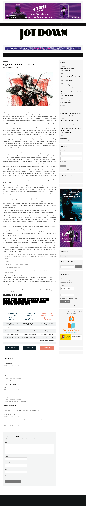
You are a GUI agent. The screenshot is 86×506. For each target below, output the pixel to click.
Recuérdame (64, 161)
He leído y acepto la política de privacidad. (70, 298)
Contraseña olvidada (64, 170)
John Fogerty (44, 299)
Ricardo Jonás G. (69, 70)
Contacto (62, 24)
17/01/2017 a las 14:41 (8, 365)
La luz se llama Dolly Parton (67, 68)
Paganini (42, 301)
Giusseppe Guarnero (33, 299)
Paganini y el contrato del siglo (14, 384)
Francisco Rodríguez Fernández (72, 87)
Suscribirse (11, 347)
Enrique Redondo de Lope (13, 67)
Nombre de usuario (64, 150)
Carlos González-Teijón (70, 95)
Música (54, 55)
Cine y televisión (29, 55)
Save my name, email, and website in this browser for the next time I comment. (21, 476)
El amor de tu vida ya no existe (67, 85)
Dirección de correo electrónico (11, 463)
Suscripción (16, 24)
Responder (17, 365)
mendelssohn (7, 301)
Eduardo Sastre (68, 132)
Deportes (40, 55)
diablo (13, 299)
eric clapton (21, 299)
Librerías (55, 24)
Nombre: (62, 285)
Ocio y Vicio (61, 55)
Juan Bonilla (68, 102)
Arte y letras (11, 55)
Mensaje (6, 442)
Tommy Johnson (19, 304)
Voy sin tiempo (64, 106)
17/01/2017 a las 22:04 (10, 378)
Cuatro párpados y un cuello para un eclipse (70, 113)
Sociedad (76, 55)
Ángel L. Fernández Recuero (71, 140)
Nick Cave (34, 301)
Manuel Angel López (10, 406)
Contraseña (62, 156)
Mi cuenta (29, 24)
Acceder (23, 24)
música (15, 301)
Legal (68, 24)
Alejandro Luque (69, 80)
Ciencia (20, 55)
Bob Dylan (6, 299)
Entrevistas (47, 55)
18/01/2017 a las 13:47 (8, 389)
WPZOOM (57, 501)
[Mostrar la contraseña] (80, 158)
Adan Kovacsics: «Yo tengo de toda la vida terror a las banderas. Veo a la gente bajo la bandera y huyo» (70, 76)
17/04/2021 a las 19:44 (8, 416)
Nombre (6, 456)
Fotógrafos (44, 24)
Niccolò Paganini (25, 301)
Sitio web (7, 469)
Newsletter (76, 24)
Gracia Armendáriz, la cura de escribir (69, 100)
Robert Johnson (7, 304)
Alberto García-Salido (70, 115)
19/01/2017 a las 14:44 (10, 399)
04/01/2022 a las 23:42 (8, 425)
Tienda (50, 24)
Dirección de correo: (64, 291)
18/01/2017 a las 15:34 (8, 408)
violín (27, 304)
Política (70, 55)
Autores (37, 24)
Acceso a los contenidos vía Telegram (68, 305)
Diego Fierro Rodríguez (70, 124)
